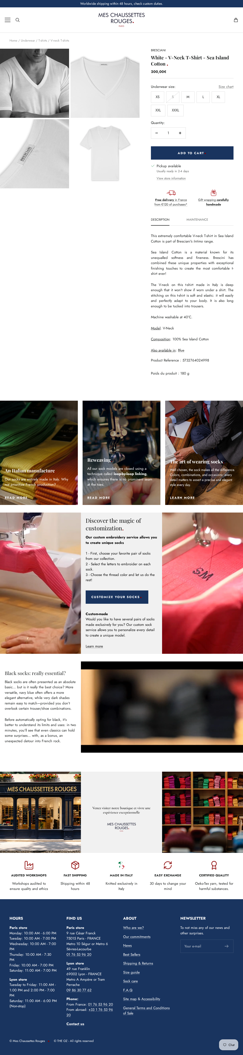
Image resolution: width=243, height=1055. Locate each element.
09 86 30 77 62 (79, 990)
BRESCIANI (158, 50)
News (127, 945)
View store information (171, 178)
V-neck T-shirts (60, 40)
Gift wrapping (213, 202)
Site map (130, 999)
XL (218, 97)
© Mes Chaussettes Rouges (27, 1041)
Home (13, 40)
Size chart (226, 86)
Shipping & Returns (138, 963)
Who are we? (133, 927)
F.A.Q (127, 990)
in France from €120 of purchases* (170, 202)
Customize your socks (115, 597)
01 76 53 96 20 (78, 954)
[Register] (227, 946)
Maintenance (197, 220)
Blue (181, 350)
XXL (158, 110)
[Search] (17, 20)
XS (157, 97)
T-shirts (42, 40)
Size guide (131, 972)
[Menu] (7, 20)
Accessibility (150, 999)
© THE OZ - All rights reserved (73, 1041)
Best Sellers (131, 954)
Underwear (28, 40)
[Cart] (236, 20)
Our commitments (136, 936)
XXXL (175, 110)
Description (160, 220)
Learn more (94, 646)
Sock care (130, 981)
